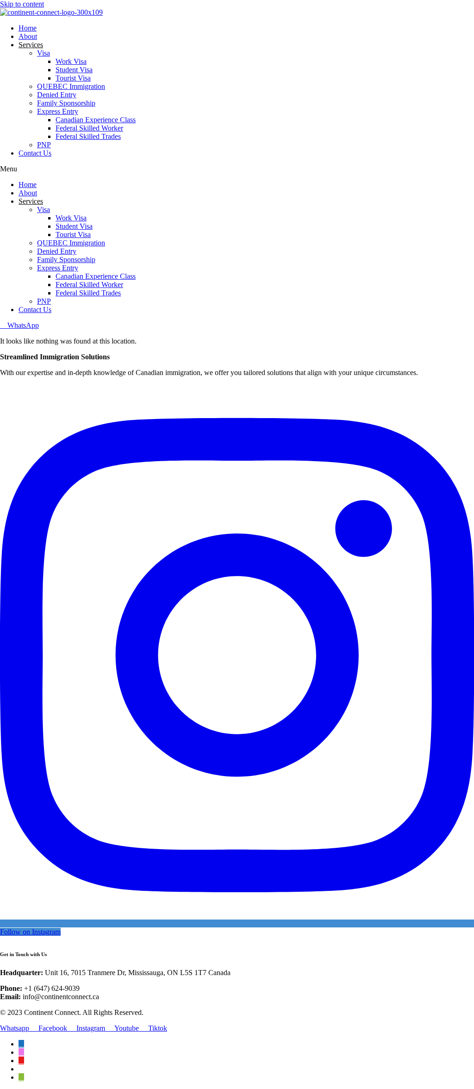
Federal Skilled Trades (88, 136)
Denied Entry (56, 95)
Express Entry (57, 111)
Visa (43, 53)
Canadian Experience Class (96, 120)
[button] (237, 169)
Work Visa (71, 61)
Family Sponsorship (66, 103)
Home (28, 28)
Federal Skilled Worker (89, 128)
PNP (44, 145)
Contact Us (35, 153)
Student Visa (74, 70)
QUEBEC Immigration (71, 86)
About (28, 36)
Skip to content (22, 4)
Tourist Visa (73, 78)
